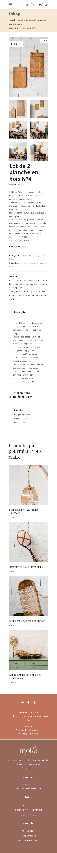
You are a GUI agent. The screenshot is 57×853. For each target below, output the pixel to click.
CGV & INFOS (28, 814)
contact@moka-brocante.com (28, 788)
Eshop (20, 19)
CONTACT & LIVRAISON (28, 810)
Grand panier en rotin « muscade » (28, 620)
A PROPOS (29, 805)
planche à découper (29, 263)
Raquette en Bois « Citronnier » (26, 566)
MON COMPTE (28, 835)
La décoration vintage (36, 19)
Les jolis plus (14, 23)
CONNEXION (28, 831)
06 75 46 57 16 (28, 784)
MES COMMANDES (28, 840)
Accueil (12, 19)
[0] (40, 5)
